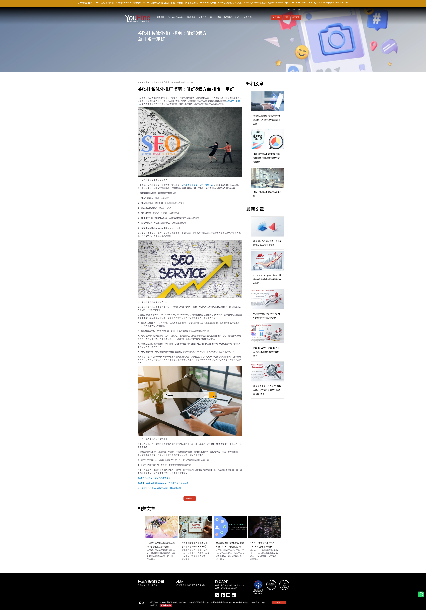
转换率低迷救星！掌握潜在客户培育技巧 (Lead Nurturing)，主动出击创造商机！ (195, 546)
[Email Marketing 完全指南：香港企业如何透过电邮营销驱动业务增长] (267, 260)
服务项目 (161, 17)
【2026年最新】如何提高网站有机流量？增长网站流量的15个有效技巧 (267, 158)
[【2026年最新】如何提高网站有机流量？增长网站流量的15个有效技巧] (267, 139)
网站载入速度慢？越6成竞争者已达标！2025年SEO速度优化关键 (266, 119)
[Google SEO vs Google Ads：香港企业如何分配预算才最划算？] (267, 333)
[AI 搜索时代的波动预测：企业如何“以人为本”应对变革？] (267, 226)
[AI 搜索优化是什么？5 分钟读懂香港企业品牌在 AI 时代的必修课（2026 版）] (267, 371)
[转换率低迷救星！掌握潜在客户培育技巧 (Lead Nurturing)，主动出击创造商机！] (195, 526)
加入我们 (248, 17)
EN (299, 9)
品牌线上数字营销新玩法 (177, 483)
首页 (140, 82)
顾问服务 (191, 17)
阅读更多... (151, 559)
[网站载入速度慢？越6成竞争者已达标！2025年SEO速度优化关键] (267, 101)
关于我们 (203, 17)
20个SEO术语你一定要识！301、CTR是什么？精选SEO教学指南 (263, 546)
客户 (212, 17)
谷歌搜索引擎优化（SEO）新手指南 (197, 185)
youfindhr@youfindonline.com (333, 2)
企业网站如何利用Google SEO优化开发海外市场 (159, 488)
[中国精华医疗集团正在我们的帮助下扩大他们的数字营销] (161, 526)
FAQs (237, 17)
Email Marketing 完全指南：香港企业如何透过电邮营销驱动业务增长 (267, 279)
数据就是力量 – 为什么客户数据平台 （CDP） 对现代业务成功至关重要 (230, 546)
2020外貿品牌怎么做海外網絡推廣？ (154, 478)
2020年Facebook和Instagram (152, 483)
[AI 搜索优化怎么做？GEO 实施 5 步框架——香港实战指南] (267, 298)
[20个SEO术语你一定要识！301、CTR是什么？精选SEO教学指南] (264, 526)
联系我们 (228, 17)
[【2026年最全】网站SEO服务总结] (267, 177)
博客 (219, 17)
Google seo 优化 (176, 17)
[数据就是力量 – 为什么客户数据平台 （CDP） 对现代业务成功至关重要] (230, 526)
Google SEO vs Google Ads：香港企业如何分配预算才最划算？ (267, 351)
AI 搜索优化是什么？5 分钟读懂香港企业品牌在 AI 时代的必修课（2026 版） (267, 390)
